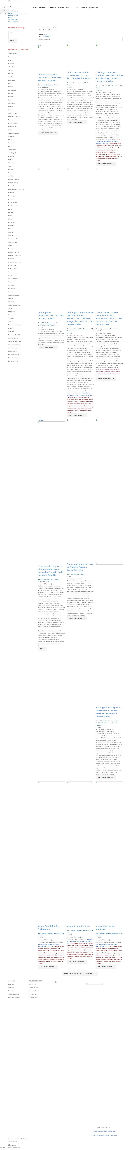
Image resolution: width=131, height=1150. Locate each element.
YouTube (11, 991)
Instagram (11, 987)
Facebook (11, 984)
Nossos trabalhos (34, 991)
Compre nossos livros (14, 997)
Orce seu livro (33, 997)
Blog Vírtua (32, 984)
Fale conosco (33, 994)
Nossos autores (33, 987)
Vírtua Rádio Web (13, 994)
